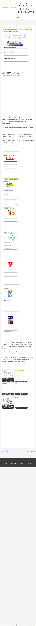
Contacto (33, 625)
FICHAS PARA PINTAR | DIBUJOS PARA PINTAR (25, 7)
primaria (5, 75)
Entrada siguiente (29, 451)
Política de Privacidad (10, 625)
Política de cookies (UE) (23, 625)
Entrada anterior (6, 451)
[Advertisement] (18, 96)
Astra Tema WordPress (25, 463)
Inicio (1, 625)
